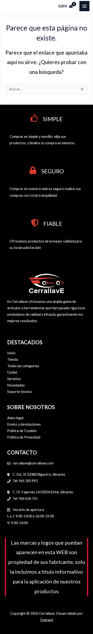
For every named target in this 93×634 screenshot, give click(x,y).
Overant (46, 620)
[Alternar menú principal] (84, 6)
